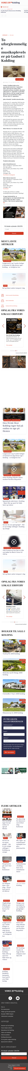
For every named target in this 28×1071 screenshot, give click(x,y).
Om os (3, 1007)
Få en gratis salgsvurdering (8, 1039)
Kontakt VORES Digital (7, 1014)
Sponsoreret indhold (6, 1042)
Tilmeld (14, 233)
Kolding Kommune (6, 1037)
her (4, 202)
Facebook (5, 175)
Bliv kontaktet (9, 752)
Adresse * (5, 738)
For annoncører (5, 1009)
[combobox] (4, 741)
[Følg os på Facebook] (10, 998)
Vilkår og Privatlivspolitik (8, 1011)
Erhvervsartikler (5, 1035)
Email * (5, 731)
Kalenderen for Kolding (7, 1030)
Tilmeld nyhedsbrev (19, 1068)
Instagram (12, 175)
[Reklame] (14, 212)
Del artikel (18, 79)
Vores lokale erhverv (6, 1028)
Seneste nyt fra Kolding (7, 1025)
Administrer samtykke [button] (7, 1016)
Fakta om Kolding (6, 1032)
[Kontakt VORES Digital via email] (18, 998)
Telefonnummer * (8, 725)
